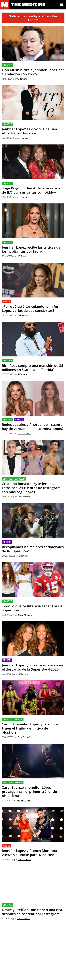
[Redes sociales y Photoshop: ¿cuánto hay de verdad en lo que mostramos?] (33, 398)
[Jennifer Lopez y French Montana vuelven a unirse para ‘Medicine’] (33, 824)
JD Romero (22, 79)
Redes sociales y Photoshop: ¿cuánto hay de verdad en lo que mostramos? (32, 421)
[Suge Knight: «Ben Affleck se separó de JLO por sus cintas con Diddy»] (33, 161)
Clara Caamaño (24, 433)
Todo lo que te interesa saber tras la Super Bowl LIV (31, 601)
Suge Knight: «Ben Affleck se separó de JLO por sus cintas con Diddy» (30, 185)
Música (6, 301)
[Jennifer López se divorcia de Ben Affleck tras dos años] (33, 102)
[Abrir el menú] (61, 4)
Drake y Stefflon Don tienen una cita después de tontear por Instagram (33, 907)
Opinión (19, 419)
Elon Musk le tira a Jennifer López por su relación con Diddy (32, 67)
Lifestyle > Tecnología (14, 479)
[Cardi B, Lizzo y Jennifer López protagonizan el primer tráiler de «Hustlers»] (33, 761)
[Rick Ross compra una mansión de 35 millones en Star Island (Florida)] (33, 339)
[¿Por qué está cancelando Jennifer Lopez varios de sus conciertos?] (33, 280)
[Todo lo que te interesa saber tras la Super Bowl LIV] (33, 579)
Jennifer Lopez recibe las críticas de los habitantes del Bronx (32, 244)
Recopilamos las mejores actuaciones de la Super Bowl (32, 542)
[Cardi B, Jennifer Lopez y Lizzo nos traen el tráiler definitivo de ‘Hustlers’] (33, 697)
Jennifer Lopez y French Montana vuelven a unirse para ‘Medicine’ (32, 847)
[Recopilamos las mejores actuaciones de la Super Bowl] (33, 520)
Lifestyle (7, 65)
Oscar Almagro (25, 615)
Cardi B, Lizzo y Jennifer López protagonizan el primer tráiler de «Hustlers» (32, 784)
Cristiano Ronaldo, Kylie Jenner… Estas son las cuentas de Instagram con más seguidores (32, 480)
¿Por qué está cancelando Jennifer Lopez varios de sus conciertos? (32, 303)
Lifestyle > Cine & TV (12, 719)
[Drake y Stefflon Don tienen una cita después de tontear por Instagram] (33, 883)
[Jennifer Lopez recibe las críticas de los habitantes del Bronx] (33, 220)
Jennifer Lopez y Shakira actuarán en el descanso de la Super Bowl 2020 (32, 662)
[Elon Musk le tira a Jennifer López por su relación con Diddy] (33, 43)
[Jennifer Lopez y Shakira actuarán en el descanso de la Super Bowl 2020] (33, 638)
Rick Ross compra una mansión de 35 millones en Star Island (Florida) (32, 362)
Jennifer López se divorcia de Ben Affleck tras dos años (32, 124)
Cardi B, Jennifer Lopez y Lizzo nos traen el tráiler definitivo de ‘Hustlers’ (30, 721)
